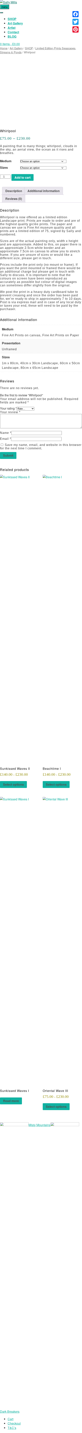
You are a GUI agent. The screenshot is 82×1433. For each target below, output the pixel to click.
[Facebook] (75, 14)
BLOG (12, 36)
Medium (5, 161)
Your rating (8, 408)
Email (5, 438)
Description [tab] (13, 191)
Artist (11, 27)
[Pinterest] (75, 29)
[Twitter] (75, 22)
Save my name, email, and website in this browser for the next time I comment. (40, 446)
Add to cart (22, 177)
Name (5, 432)
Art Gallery (15, 23)
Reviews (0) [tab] (13, 198)
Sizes (4, 167)
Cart (10, 1419)
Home (3, 48)
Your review (10, 412)
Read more (11, 1101)
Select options (13, 784)
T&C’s (12, 1428)
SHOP (12, 19)
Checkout (14, 1423)
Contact (13, 32)
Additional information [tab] (43, 191)
